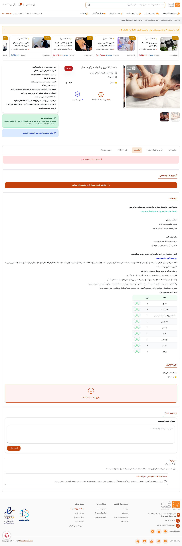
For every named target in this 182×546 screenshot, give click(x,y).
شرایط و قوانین (79, 513)
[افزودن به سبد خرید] (137, 303)
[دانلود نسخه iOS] (159, 531)
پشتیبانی (125, 513)
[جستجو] (89, 5)
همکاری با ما (102, 509)
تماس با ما (124, 521)
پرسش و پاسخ (106, 150)
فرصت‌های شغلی (100, 517)
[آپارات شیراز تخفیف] (137, 541)
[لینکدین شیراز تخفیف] (144, 541)
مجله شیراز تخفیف (77, 509)
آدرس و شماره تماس (154, 150)
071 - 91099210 (6, 13)
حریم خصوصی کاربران (76, 526)
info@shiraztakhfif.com (166, 525)
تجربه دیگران (122, 150)
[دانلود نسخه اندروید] (165, 531)
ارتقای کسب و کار (100, 513)
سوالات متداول (79, 517)
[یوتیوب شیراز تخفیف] (151, 541)
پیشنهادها (173, 150)
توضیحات (136, 150)
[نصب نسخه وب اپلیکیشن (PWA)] (152, 531)
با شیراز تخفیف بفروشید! (33, 13)
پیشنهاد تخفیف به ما (121, 517)
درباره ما (125, 509)
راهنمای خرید (79, 521)
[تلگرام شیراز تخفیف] (158, 541)
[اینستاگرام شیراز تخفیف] (165, 541)
